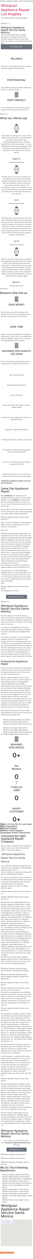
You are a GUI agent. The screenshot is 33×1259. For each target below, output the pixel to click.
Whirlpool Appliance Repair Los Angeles (15, 9)
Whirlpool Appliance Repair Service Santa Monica (15, 608)
